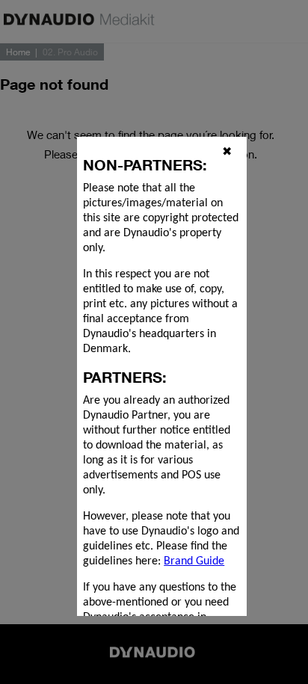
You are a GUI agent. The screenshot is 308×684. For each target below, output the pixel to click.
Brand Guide (194, 561)
